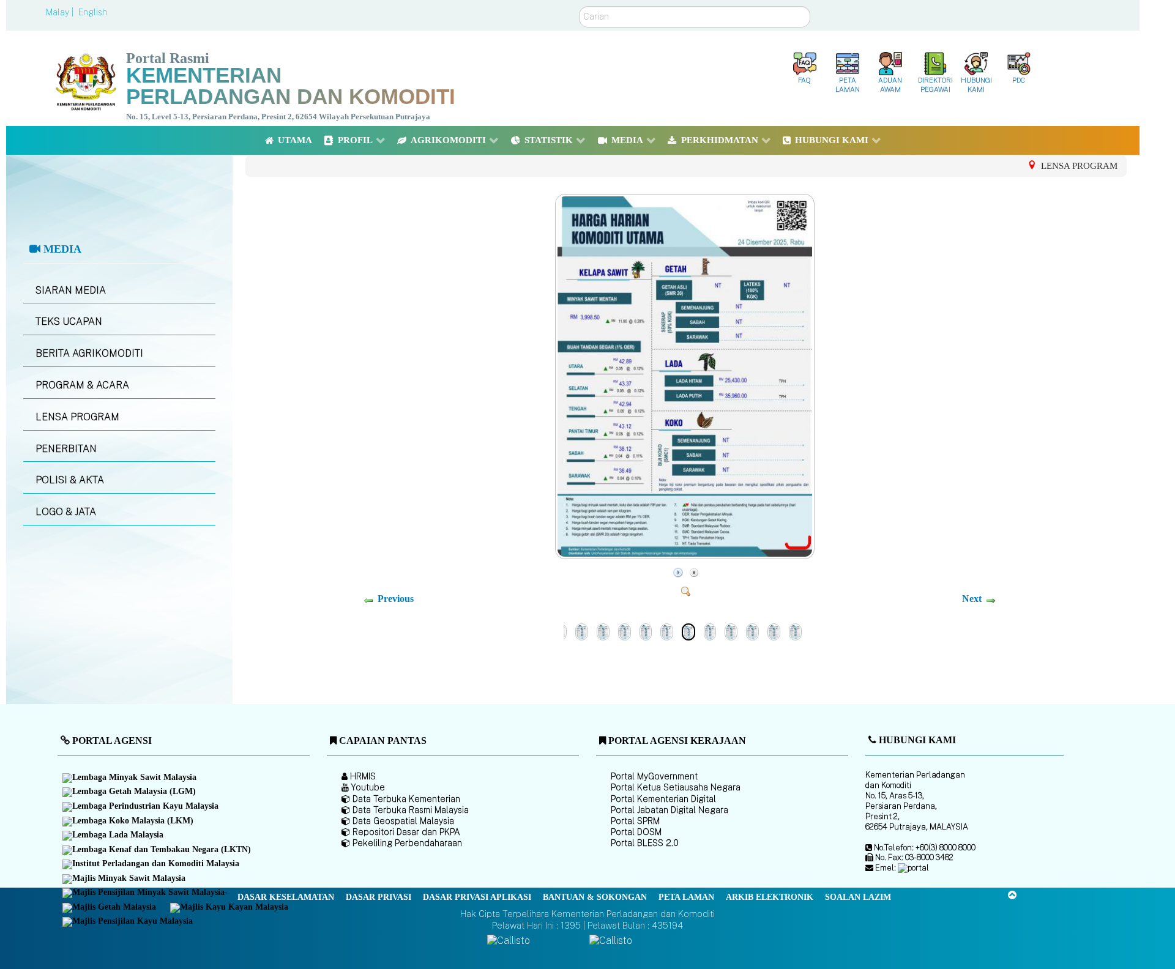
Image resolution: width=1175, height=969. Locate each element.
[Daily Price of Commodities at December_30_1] (581, 631)
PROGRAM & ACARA (82, 385)
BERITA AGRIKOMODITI (89, 353)
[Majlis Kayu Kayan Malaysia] (230, 907)
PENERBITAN (66, 449)
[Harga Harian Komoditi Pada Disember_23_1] (731, 631)
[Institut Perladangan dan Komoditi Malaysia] (152, 864)
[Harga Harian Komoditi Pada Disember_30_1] (603, 631)
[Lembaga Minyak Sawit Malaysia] (130, 778)
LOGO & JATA (65, 512)
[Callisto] (508, 940)
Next (972, 598)
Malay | (61, 12)
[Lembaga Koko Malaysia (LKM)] (129, 821)
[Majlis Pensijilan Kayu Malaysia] (129, 922)
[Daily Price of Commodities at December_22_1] (752, 631)
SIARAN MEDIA (70, 290)
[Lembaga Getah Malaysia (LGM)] (130, 792)
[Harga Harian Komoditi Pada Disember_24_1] (686, 555)
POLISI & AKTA (69, 480)
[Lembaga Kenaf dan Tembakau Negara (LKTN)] (158, 850)
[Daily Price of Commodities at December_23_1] (710, 631)
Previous (396, 598)
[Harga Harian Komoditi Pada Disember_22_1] (773, 631)
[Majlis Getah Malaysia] (110, 907)
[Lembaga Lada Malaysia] (114, 835)
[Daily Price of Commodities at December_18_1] (795, 631)
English (92, 12)
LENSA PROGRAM (77, 417)
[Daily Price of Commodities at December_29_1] (624, 631)
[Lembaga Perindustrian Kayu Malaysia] (141, 807)
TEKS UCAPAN (68, 321)
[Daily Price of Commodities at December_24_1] (666, 631)
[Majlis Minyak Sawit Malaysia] (125, 879)
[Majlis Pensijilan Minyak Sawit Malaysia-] (146, 893)
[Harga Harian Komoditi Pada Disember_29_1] (646, 631)
